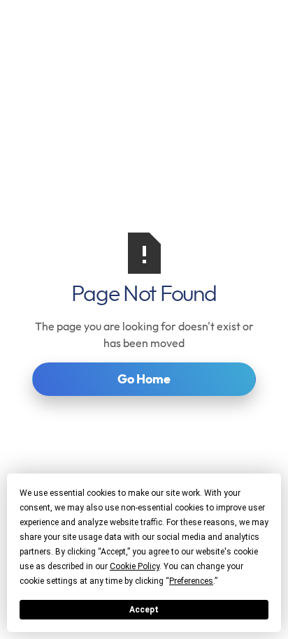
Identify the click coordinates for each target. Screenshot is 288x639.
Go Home (144, 379)
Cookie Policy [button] (134, 566)
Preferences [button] (191, 581)
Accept (144, 610)
